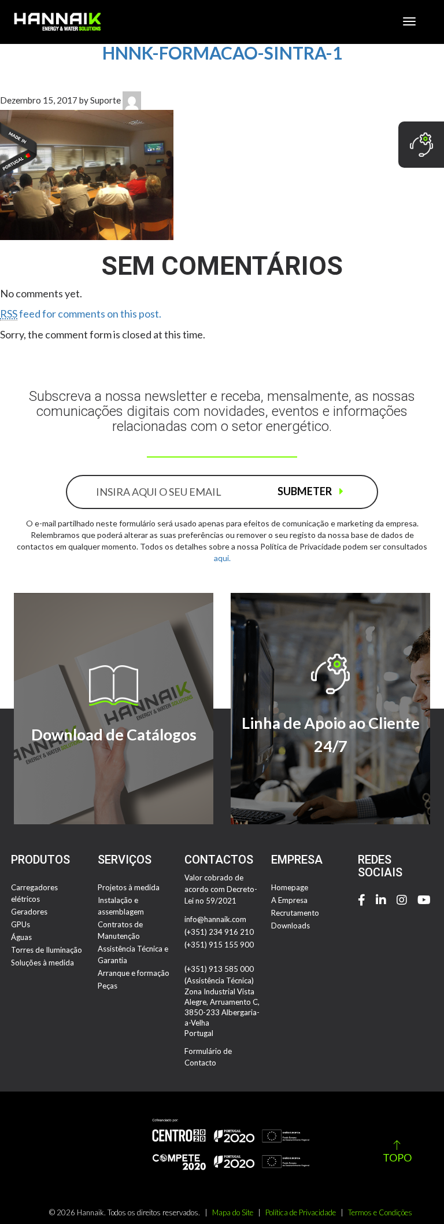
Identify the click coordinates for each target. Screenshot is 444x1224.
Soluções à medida (42, 962)
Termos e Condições (380, 1212)
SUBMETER (306, 491)
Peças (107, 985)
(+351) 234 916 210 (219, 932)
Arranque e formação (133, 973)
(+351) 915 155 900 (219, 944)
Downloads (290, 925)
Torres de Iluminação (46, 949)
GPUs (20, 924)
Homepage (289, 887)
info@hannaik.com (215, 919)
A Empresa (289, 900)
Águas (21, 937)
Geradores (29, 911)
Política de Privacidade (300, 1212)
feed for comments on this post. (80, 313)
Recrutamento (295, 912)
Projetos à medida (129, 887)
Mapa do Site (232, 1212)
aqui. (222, 558)
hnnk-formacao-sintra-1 (222, 52)
